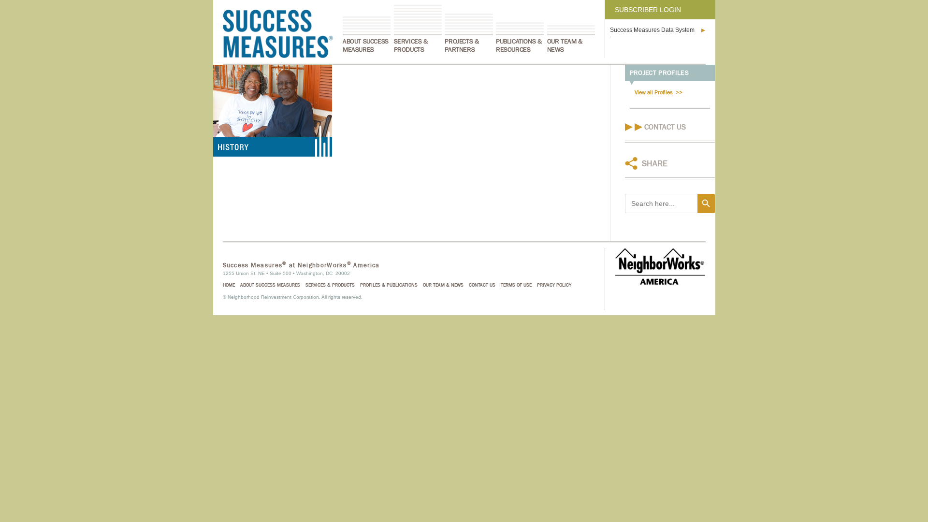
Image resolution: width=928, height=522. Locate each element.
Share (654, 164)
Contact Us (665, 127)
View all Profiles (654, 92)
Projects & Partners (461, 46)
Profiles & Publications (389, 285)
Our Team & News (564, 46)
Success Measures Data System (652, 30)
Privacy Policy (554, 285)
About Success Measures (366, 46)
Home (229, 285)
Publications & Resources (518, 46)
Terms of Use (516, 285)
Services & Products (411, 46)
